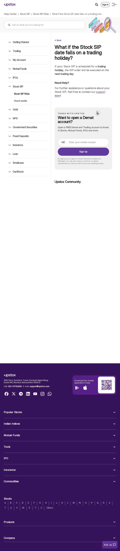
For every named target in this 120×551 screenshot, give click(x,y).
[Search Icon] (98, 4)
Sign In (105, 4)
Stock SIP (25, 14)
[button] (60, 412)
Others (49, 507)
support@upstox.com (39, 386)
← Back (58, 40)
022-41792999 (15, 386)
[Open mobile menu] (114, 4)
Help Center (10, 14)
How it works (20, 100)
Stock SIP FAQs (41, 14)
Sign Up (83, 151)
